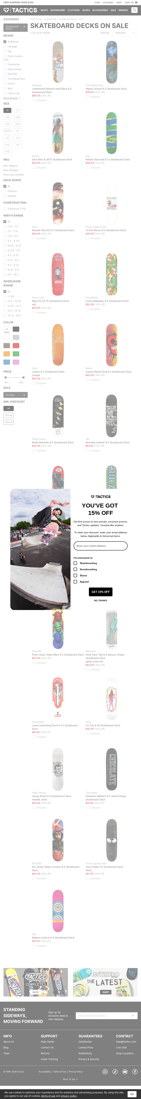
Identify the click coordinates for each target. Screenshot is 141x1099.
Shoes (83, 575)
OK (132, 1094)
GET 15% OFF (101, 591)
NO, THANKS (100, 600)
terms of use (48, 1095)
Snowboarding (88, 569)
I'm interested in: (83, 557)
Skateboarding (88, 563)
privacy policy (69, 1095)
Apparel (84, 581)
